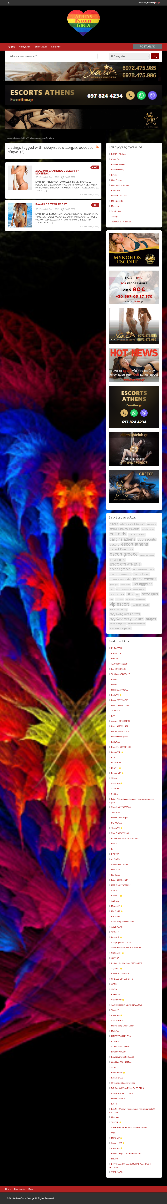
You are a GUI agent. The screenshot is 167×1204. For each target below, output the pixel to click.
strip (111, 599)
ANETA (114, 890)
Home (8, 138)
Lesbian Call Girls (119, 196)
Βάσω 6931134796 (119, 700)
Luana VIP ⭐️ (117, 752)
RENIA (114, 844)
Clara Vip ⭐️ (116, 1015)
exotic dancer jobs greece (143, 569)
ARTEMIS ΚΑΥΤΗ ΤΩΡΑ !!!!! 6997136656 (129, 1127)
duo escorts (147, 539)
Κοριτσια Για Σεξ (118, 609)
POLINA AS (116, 763)
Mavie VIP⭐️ (117, 906)
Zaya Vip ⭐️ (116, 968)
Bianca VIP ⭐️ (117, 773)
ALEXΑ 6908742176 (120, 1046)
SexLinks (56, 46)
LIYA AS (114, 659)
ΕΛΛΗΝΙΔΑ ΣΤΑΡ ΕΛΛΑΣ (51, 204)
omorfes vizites (139, 589)
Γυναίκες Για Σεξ (140, 605)
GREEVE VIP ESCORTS (122, 979)
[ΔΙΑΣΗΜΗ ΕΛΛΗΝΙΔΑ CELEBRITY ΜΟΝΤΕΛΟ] (20, 189)
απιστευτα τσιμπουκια (136, 624)
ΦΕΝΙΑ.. (114, 984)
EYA (113, 716)
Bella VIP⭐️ (116, 695)
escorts (117, 560)
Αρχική (11, 46)
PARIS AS (115, 875)
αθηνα (151, 619)
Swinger (115, 216)
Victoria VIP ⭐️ (117, 1000)
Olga (113, 1133)
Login (157, 3)
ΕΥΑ (113, 757)
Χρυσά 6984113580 (120, 833)
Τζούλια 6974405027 (120, 674)
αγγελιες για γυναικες (127, 619)
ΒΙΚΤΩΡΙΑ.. (116, 916)
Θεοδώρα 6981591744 (121, 1062)
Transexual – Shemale (121, 222)
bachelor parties (148, 529)
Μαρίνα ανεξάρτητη (119, 737)
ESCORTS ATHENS (125, 564)
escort (114, 544)
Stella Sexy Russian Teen (122, 922)
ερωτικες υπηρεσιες (120, 628)
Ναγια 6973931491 (119, 690)
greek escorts (144, 579)
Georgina (115, 1117)
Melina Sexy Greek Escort (122, 1026)
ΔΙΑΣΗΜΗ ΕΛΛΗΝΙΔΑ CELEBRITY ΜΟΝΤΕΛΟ (57, 172)
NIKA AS (115, 1159)
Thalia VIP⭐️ (117, 828)
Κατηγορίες (24, 46)
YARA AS (115, 789)
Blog (30, 1189)
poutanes (117, 594)
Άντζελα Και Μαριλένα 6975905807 (126, 963)
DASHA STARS (118, 1099)
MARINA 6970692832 (121, 885)
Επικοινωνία (41, 46)
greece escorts (120, 579)
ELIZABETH (116, 648)
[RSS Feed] (8, 2)
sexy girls (150, 594)
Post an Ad (147, 46)
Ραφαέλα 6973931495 (121, 747)
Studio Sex (116, 211)
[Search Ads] (155, 56)
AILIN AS (115, 901)
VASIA (114, 989)
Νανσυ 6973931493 (120, 705)
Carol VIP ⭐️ (117, 1148)
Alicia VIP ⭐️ (117, 783)
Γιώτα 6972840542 (119, 880)
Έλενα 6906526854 (120, 664)
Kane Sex (115, 190)
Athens (114, 524)
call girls (118, 534)
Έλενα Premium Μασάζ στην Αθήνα (126, 1005)
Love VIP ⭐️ (116, 937)
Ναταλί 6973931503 (120, 731)
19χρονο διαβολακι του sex (123, 1083)
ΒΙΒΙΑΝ (114, 679)
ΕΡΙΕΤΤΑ (115, 854)
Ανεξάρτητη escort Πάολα (122, 1093)
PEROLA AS (116, 823)
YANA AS (115, 1010)
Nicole (114, 685)
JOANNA (115, 958)
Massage (115, 206)
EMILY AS (115, 742)
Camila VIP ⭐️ (117, 953)
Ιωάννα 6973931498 (120, 974)
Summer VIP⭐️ (118, 1143)
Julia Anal (115, 812)
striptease (119, 599)
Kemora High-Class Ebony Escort (126, 1153)
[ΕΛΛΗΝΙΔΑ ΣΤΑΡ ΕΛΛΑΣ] (20, 227)
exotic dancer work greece (120, 574)
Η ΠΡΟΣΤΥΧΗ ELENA (121, 1036)
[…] (45, 191)
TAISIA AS (115, 711)
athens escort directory (132, 524)
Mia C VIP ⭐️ (117, 911)
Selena (114, 794)
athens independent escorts (124, 529)
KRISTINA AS (117, 1078)
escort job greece (147, 555)
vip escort (119, 604)
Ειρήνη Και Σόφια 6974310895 (124, 838)
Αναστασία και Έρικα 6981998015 (126, 948)
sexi (137, 595)
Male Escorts (117, 201)
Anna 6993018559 (119, 864)
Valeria (114, 778)
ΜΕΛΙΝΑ (115, 1031)
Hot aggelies (142, 584)
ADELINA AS (116, 927)
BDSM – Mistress (118, 154)
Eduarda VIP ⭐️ (118, 1072)
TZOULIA (115, 932)
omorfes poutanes (123, 589)
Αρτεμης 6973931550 (120, 721)
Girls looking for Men (120, 185)
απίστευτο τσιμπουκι (118, 624)
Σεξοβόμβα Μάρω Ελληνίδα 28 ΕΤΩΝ (127, 1088)
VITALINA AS (116, 1172)
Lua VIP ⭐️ (116, 768)
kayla (112, 589)
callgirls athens (122, 539)
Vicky (113, 1067)
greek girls (114, 584)
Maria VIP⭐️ (116, 1138)
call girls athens (137, 534)
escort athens (134, 544)
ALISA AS (115, 859)
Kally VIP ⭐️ (116, 896)
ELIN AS (115, 1041)
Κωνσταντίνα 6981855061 (122, 1057)
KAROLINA (116, 994)
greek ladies (125, 584)
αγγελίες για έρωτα (125, 614)
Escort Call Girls (45, 177)
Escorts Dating (117, 170)
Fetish (114, 175)
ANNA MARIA (117, 1020)
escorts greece (120, 569)
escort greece (124, 554)
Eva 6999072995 (119, 1052)
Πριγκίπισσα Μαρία (119, 818)
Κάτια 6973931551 (119, 726)
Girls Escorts (116, 180)
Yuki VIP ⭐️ (116, 1122)
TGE (57, 177)
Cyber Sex (116, 159)
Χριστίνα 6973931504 (121, 807)
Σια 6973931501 (118, 669)
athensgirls (151, 524)
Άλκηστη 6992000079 (121, 942)
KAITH (114, 1104)
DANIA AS (115, 870)
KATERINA (116, 653)
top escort (130, 599)
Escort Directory (121, 549)
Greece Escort (141, 574)
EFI (112, 849)
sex (130, 594)
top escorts (140, 599)
